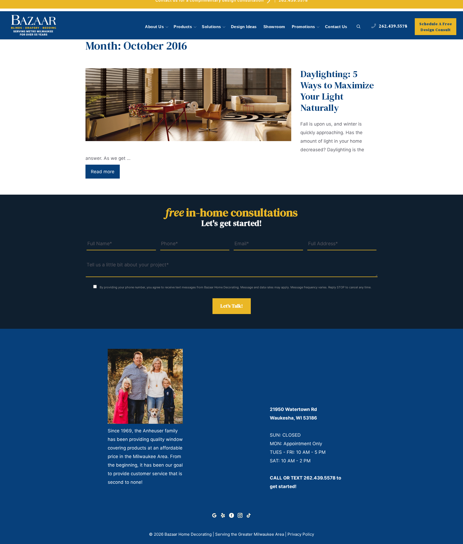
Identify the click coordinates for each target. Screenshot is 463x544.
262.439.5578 (319, 478)
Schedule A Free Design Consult (435, 26)
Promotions (303, 27)
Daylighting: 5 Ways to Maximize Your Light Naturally (337, 90)
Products (183, 27)
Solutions (211, 27)
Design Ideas (244, 27)
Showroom (274, 27)
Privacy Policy (300, 534)
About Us (154, 27)
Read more (102, 171)
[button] (358, 27)
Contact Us (336, 27)
